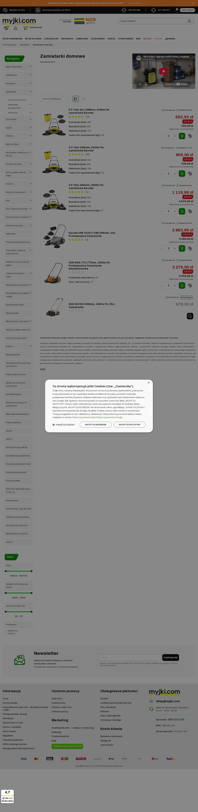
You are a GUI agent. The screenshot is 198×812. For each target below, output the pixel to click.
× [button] (148, 383)
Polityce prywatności (81, 417)
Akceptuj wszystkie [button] (129, 424)
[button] (64, 425)
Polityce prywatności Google (109, 417)
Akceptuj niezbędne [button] (95, 424)
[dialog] (99, 406)
